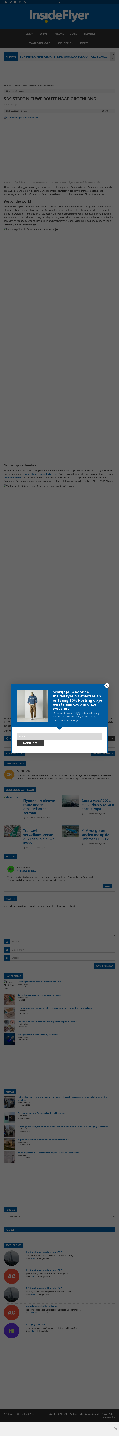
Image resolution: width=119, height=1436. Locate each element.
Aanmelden (30, 743)
